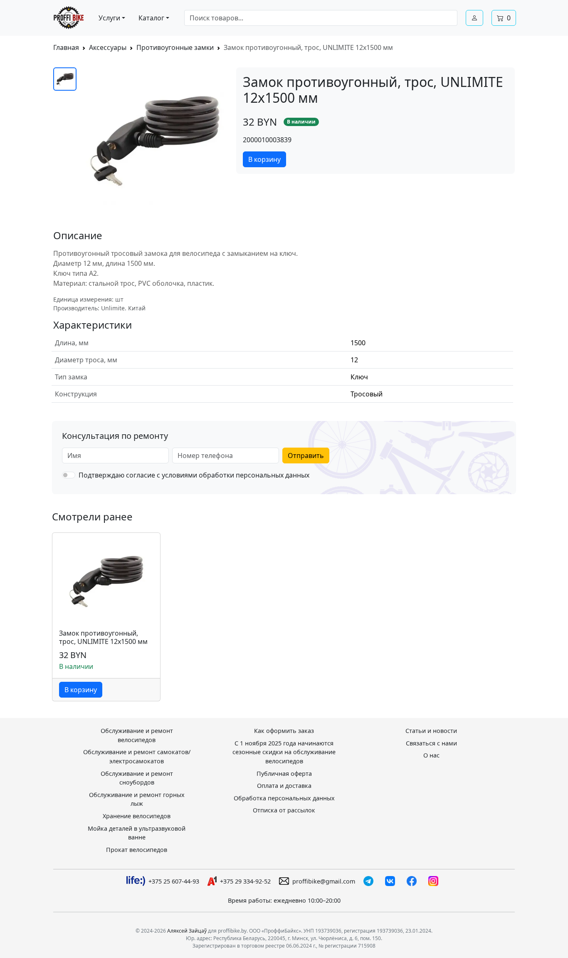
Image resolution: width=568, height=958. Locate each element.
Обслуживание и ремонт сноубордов (137, 778)
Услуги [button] (109, 17)
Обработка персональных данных (284, 798)
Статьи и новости (431, 731)
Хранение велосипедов (136, 816)
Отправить (306, 455)
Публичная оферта (284, 773)
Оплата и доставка (284, 786)
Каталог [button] (151, 17)
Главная (66, 47)
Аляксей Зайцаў (187, 930)
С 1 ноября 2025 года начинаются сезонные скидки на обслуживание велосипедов (284, 752)
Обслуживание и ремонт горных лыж (137, 799)
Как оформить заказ (284, 731)
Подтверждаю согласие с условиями (194, 475)
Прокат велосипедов (136, 850)
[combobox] (320, 18)
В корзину (264, 159)
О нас (431, 755)
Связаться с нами (431, 743)
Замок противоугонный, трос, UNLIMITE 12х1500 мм (103, 637)
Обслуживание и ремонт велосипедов (137, 735)
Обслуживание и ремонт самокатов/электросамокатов (136, 756)
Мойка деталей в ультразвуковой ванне (136, 833)
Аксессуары (107, 47)
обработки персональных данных (254, 475)
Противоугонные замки (175, 47)
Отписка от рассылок (284, 810)
